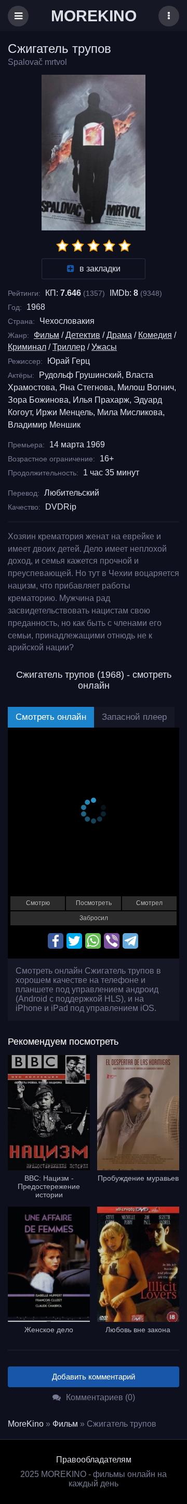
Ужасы (104, 347)
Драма (119, 335)
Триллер (68, 347)
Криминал (27, 347)
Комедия (155, 335)
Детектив (82, 335)
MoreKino (26, 1423)
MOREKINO (94, 15)
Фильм (46, 335)
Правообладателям (93, 1459)
